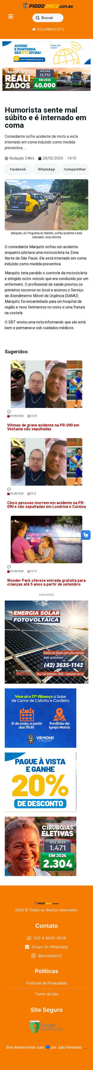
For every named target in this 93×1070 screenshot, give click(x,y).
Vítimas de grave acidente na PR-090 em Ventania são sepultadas (43, 427)
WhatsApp (46, 169)
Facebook (18, 169)
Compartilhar (75, 169)
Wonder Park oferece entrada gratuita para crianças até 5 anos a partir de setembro (46, 582)
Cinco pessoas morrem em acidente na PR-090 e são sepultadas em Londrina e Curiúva (46, 505)
